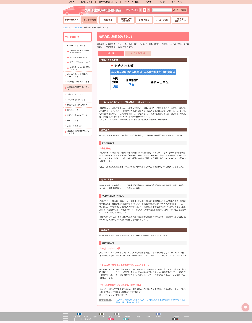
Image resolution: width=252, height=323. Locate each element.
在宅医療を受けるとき (76, 100)
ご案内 (71, 2)
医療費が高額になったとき (78, 82)
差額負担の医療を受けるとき (78, 88)
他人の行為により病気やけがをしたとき (78, 75)
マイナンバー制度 (131, 2)
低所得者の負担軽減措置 (78, 57)
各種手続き (144, 20)
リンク (162, 2)
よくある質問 (162, 20)
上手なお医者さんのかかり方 (80, 62)
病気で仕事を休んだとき (77, 105)
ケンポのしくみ (71, 20)
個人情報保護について (108, 2)
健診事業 (108, 20)
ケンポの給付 (89, 20)
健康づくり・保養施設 (126, 20)
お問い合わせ (86, 2)
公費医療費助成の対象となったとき (78, 132)
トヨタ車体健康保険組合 (92, 10)
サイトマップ (177, 2)
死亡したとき (72, 121)
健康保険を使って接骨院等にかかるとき (80, 68)
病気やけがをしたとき (76, 45)
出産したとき (72, 110)
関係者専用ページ (180, 20)
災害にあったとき (74, 126)
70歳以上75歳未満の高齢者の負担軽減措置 (79, 51)
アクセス (149, 2)
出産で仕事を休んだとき (77, 115)
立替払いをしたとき (75, 94)
